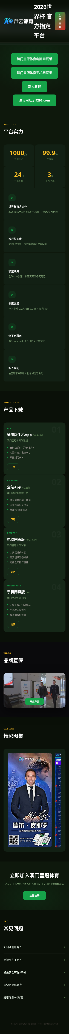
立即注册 (60, 21)
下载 (13, 466)
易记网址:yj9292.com (34, 100)
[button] (14, 843)
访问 (13, 571)
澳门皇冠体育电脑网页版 (34, 59)
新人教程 (34, 87)
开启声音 (34, 701)
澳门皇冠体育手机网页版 (34, 73)
